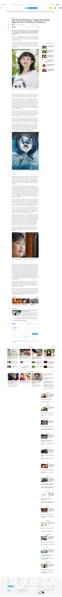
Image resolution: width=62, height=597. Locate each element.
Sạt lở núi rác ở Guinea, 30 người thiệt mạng (47, 412)
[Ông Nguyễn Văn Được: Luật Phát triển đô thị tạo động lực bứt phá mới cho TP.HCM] (44, 396)
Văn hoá (29, 580)
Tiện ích (18, 4)
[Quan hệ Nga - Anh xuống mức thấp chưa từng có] (44, 409)
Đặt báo (25, 586)
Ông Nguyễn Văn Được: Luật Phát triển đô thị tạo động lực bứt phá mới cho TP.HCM (51, 396)
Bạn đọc (49, 578)
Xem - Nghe (17, 17)
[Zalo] (60, 4)
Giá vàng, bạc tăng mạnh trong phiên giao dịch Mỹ (51, 422)
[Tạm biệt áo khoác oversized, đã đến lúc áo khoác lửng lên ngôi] (44, 566)
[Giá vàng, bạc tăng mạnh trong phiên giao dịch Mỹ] (44, 423)
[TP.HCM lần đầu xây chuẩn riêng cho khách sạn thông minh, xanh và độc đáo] (44, 451)
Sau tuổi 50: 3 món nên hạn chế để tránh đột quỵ (47, 528)
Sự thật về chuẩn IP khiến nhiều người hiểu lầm (48, 544)
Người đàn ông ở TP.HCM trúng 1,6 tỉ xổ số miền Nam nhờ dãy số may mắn (47, 441)
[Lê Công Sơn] (12, 25)
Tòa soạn (35, 586)
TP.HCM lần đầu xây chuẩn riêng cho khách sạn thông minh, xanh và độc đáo (51, 451)
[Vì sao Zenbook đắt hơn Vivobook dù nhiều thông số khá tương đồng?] (44, 538)
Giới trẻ (26, 11)
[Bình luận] (8, 24)
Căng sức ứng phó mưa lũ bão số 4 (46, 401)
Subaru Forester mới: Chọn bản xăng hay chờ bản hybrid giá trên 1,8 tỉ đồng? (47, 555)
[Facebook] (58, 4)
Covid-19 (29, 211)
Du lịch (31, 11)
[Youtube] (56, 4)
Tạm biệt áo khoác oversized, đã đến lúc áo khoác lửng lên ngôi (51, 565)
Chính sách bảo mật (40, 586)
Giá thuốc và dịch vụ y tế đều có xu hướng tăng (51, 523)
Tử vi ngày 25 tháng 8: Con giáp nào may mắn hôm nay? (47, 444)
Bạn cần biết (15, 4)
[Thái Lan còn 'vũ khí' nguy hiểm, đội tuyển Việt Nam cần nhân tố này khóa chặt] (44, 510)
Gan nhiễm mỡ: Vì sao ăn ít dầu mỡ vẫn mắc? (47, 531)
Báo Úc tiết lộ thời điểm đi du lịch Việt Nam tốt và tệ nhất (47, 455)
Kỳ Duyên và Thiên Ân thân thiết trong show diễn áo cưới (47, 472)
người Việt (13, 201)
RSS (32, 586)
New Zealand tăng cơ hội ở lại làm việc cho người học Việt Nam (47, 499)
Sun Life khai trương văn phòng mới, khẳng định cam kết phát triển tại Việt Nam (47, 429)
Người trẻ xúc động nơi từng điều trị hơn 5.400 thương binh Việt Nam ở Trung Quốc (51, 480)
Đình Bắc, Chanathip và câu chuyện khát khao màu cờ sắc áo (47, 517)
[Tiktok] (59, 4)
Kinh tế (18, 11)
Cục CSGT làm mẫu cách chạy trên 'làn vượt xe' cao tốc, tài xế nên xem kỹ (51, 550)
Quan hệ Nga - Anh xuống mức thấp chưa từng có (51, 408)
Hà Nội (29, 281)
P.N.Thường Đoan (14, 342)
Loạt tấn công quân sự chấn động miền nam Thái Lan (47, 415)
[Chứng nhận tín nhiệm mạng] (41, 593)
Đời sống (20, 11)
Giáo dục (28, 11)
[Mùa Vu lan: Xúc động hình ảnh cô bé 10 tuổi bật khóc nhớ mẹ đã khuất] (44, 436)
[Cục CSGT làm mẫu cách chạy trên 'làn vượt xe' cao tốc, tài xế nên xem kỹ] (44, 551)
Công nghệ (42, 11)
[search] (8, 8)
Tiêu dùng (48, 11)
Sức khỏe (23, 11)
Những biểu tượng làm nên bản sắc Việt (46, 399)
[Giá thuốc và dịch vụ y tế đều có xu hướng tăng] (44, 524)
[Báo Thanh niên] (10, 586)
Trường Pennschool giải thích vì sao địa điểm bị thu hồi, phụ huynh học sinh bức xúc (51, 495)
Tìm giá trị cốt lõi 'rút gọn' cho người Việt (20, 320)
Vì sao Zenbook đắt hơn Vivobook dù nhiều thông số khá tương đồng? (51, 537)
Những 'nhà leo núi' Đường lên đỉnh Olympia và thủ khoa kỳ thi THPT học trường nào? (48, 484)
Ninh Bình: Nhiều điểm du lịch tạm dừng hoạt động (47, 459)
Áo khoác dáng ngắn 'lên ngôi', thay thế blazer (47, 569)
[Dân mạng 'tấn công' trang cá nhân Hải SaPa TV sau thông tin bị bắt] (44, 466)
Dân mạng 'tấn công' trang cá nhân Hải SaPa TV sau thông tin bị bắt (51, 465)
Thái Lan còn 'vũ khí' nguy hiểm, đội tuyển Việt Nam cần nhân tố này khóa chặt (51, 510)
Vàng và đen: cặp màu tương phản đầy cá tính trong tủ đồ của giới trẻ (47, 572)
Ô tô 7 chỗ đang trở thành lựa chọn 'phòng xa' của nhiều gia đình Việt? (47, 558)
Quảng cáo (28, 586)
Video (46, 11)
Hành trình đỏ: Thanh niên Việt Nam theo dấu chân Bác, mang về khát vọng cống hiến (47, 487)
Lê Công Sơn (15, 24)
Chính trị (10, 11)
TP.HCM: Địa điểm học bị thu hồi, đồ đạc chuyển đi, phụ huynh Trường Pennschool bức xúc (47, 502)
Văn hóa (34, 11)
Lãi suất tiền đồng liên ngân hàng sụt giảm (47, 426)
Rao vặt (49, 580)
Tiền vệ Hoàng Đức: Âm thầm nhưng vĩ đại (47, 514)
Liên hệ (21, 4)
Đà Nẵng (15, 119)
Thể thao (39, 11)
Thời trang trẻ (52, 11)
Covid (24, 214)
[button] (8, 18)
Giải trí (36, 11)
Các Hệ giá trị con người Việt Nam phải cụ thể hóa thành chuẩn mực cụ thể (29, 311)
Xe (44, 11)
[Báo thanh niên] (31, 8)
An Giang (33, 199)
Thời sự (12, 11)
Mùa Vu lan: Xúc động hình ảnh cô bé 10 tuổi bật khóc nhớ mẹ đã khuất (51, 436)
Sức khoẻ (19, 580)
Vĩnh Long (26, 36)
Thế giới (15, 11)
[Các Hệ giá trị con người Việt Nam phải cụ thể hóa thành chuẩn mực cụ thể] (16, 313)
